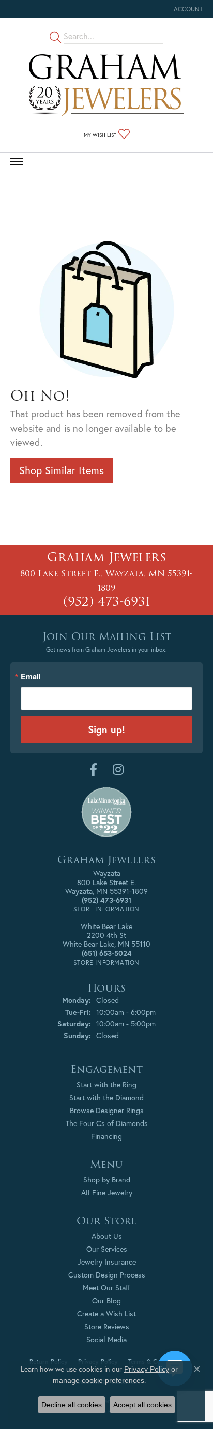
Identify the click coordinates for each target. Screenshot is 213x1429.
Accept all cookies (142, 1405)
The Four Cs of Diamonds (107, 1123)
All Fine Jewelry (106, 1192)
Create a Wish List (106, 1313)
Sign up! (106, 729)
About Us (107, 1236)
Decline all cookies (71, 1405)
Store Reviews (106, 1326)
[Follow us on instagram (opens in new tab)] (118, 770)
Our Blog (106, 1300)
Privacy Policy (146, 1369)
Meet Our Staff (106, 1288)
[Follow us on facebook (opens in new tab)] (93, 770)
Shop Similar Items (61, 470)
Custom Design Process (106, 1275)
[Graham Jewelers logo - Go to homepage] (106, 85)
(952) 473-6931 (106, 601)
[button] (187, 9)
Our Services (106, 1249)
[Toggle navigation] (16, 161)
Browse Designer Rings (107, 1110)
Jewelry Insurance (107, 1262)
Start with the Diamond (106, 1097)
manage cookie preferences (98, 1380)
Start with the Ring (106, 1084)
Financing (106, 1136)
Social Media (106, 1339)
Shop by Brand (106, 1179)
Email (31, 676)
